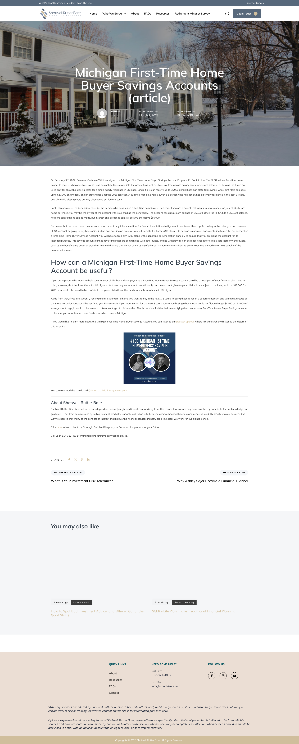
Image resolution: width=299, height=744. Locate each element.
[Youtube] (234, 675)
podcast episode (185, 321)
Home (93, 13)
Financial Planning (189, 115)
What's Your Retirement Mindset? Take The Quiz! (66, 2)
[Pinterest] (82, 459)
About (135, 13)
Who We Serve (112, 13)
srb (115, 115)
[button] (226, 14)
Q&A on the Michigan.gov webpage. (108, 390)
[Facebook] (69, 459)
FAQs (147, 13)
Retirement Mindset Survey (192, 13)
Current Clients (255, 2)
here (59, 427)
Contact (114, 692)
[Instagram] (223, 675)
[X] (75, 459)
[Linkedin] (88, 459)
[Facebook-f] (211, 675)
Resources (163, 13)
